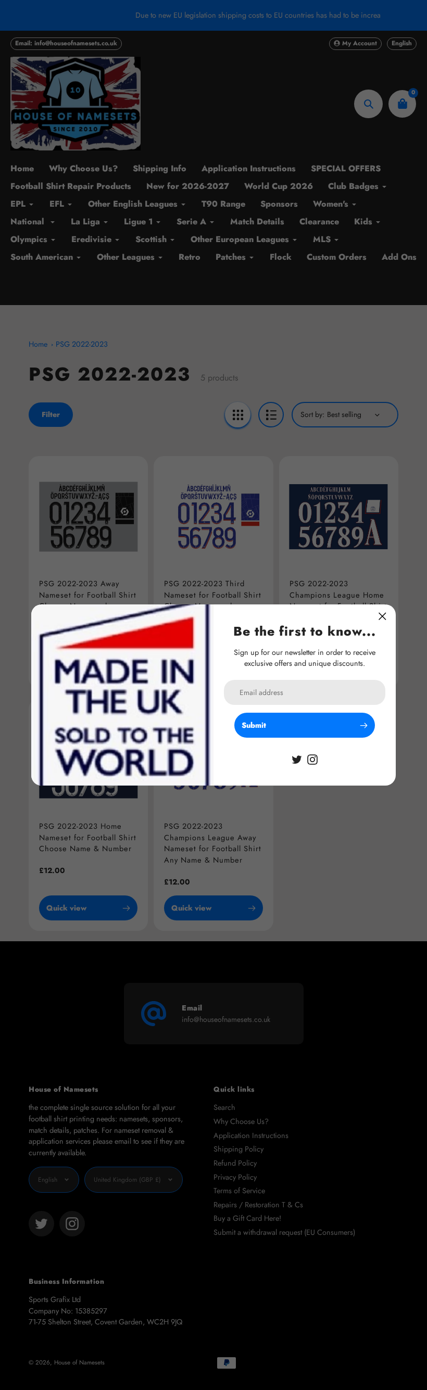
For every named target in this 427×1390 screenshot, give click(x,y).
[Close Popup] (382, 616)
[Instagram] (312, 758)
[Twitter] (297, 758)
